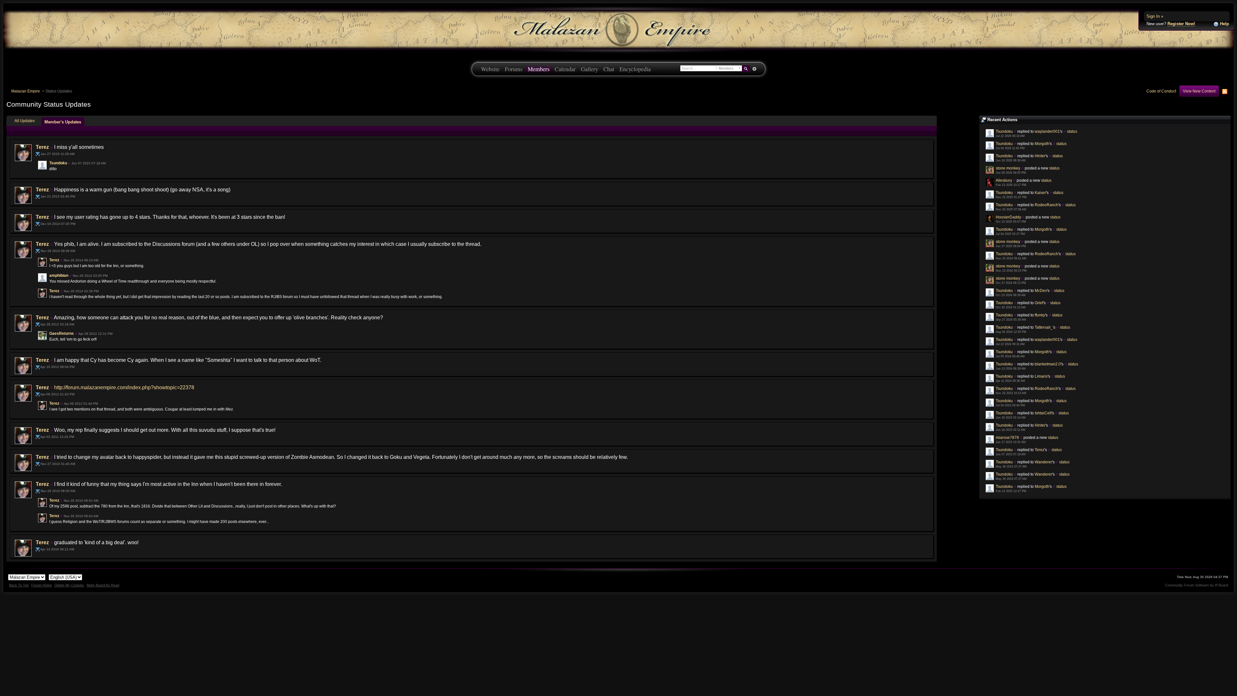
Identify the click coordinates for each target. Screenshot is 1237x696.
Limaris (1041, 376)
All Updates (24, 121)
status (1072, 131)
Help (1224, 23)
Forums (514, 69)
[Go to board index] (618, 29)
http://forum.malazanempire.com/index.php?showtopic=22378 (124, 387)
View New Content (1199, 91)
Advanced (754, 69)
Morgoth (1042, 143)
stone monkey (1008, 168)
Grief (1039, 303)
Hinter (1040, 156)
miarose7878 (1007, 437)
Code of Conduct (1161, 91)
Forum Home (41, 585)
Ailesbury (1004, 180)
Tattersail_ (1044, 327)
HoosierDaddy (1008, 217)
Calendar (565, 69)
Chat (608, 69)
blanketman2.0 (1048, 364)
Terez (1039, 450)
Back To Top (19, 585)
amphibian (58, 275)
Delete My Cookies (69, 585)
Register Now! (1181, 23)
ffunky (1040, 315)
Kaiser (1040, 192)
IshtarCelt (1043, 413)
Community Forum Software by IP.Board (1196, 585)
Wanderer (1043, 462)
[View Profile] (1015, 131)
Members (539, 69)
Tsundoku (1004, 131)
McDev (1041, 290)
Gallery (589, 69)
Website (490, 69)
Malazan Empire (25, 91)
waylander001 (1047, 131)
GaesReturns (61, 333)
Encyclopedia (635, 69)
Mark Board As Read (103, 585)
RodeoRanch (1046, 205)
